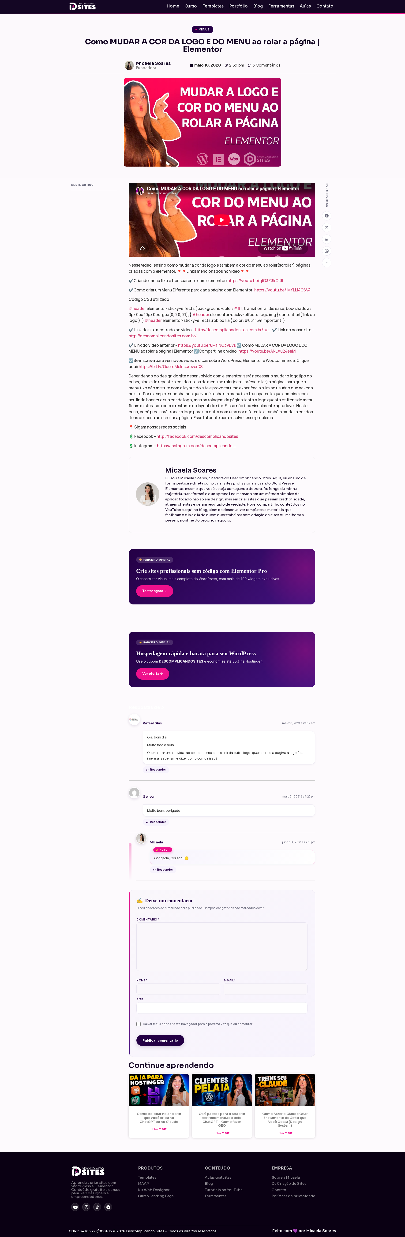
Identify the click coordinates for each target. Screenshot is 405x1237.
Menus (204, 29)
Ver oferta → (152, 673)
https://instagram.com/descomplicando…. (196, 445)
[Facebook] (326, 215)
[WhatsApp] (326, 251)
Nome (141, 980)
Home (173, 6)
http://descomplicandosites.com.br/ (163, 336)
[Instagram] (86, 1207)
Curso (191, 6)
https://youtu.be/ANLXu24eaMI (267, 351)
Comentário (147, 919)
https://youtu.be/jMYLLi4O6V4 (282, 290)
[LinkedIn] (326, 239)
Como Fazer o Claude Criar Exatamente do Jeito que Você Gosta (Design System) (285, 1120)
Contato (324, 6)
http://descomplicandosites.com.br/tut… (233, 329)
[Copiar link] (326, 262)
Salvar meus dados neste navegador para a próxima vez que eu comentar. (198, 1024)
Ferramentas (281, 6)
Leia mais (158, 1129)
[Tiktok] (97, 1207)
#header (137, 308)
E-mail (230, 980)
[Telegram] (108, 1207)
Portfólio (238, 6)
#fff (238, 308)
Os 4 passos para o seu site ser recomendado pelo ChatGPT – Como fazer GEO (222, 1120)
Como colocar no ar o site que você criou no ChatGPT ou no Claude (159, 1118)
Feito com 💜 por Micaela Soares (304, 1231)
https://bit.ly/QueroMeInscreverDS (171, 366)
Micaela (156, 842)
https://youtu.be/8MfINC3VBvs (207, 345)
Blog (258, 6)
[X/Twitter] (326, 227)
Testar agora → (154, 591)
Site (139, 999)
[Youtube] (75, 1207)
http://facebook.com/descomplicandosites (197, 436)
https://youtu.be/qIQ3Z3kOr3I (255, 280)
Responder (158, 769)
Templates (213, 6)
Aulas (305, 6)
